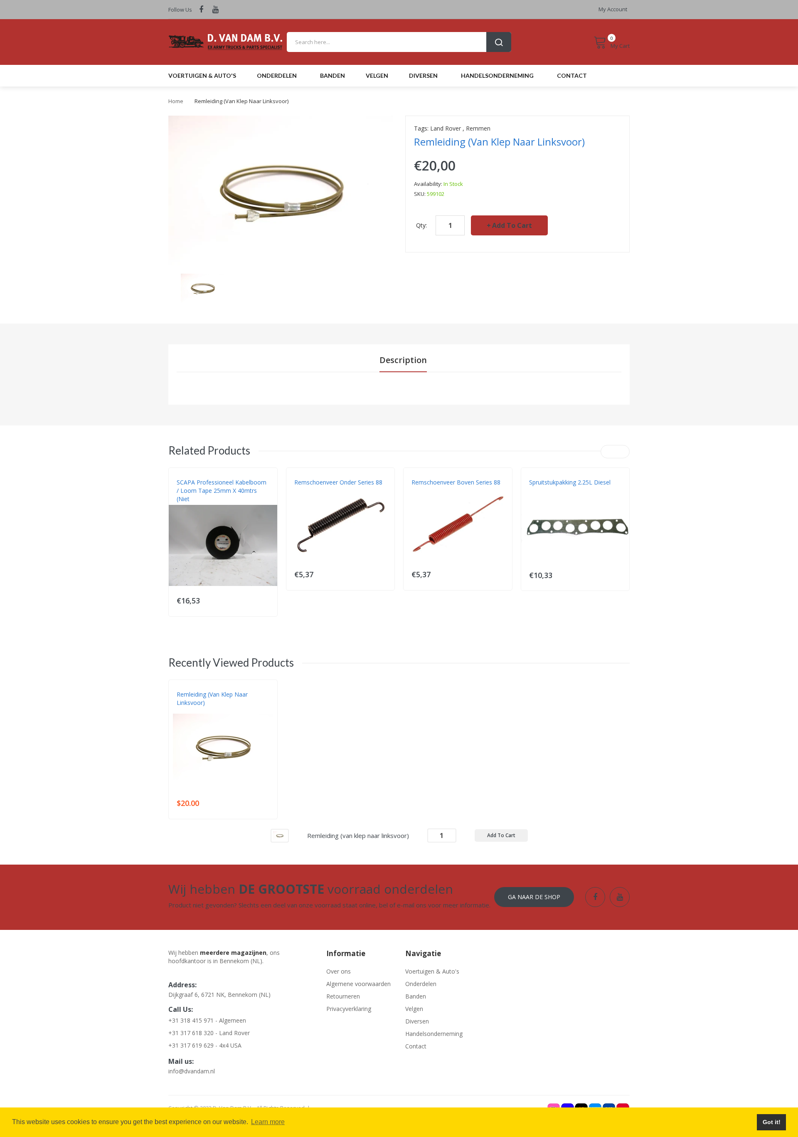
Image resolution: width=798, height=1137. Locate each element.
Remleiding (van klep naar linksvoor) (212, 698)
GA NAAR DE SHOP (534, 897)
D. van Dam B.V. (196, 711)
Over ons (338, 971)
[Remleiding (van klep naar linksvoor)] (202, 288)
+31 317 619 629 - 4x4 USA (204, 1045)
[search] (399, 42)
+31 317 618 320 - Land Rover (209, 1033)
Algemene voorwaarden (358, 984)
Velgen (414, 1009)
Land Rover (445, 128)
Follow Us (180, 9)
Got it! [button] (772, 1122)
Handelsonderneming (434, 1034)
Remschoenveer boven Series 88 (455, 482)
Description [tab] (403, 360)
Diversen (417, 1021)
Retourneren (343, 996)
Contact (415, 1046)
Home (175, 101)
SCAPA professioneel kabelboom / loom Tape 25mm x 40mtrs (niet (221, 490)
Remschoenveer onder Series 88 (338, 482)
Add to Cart (512, 225)
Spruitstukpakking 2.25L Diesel (570, 482)
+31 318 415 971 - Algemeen (207, 1020)
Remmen (478, 128)
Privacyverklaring (348, 1009)
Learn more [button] (268, 1121)
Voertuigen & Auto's (432, 971)
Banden (415, 996)
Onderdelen (420, 984)
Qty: (421, 225)
